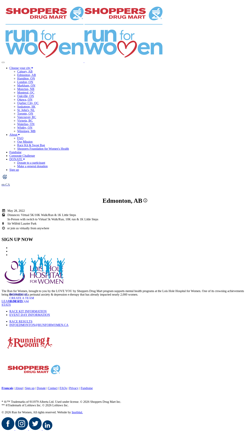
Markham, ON (26, 85)
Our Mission (25, 141)
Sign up (14, 169)
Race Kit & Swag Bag (31, 145)
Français (7, 388)
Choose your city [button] (20, 68)
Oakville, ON (25, 96)
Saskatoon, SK (26, 106)
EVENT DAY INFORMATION (29, 314)
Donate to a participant (31, 162)
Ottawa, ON (24, 99)
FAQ (20, 138)
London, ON (25, 82)
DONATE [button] (16, 159)
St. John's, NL (26, 110)
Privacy (74, 388)
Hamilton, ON (26, 78)
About (13, 134)
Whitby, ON (24, 127)
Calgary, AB (25, 71)
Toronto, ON (25, 113)
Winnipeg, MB (26, 131)
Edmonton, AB (26, 75)
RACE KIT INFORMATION (28, 311)
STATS (6, 304)
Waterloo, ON (26, 124)
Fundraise (15, 152)
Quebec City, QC (28, 103)
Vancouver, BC (26, 117)
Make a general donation (32, 166)
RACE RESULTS (20, 321)
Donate (41, 388)
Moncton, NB (25, 89)
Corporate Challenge (22, 155)
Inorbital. (77, 412)
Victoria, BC (25, 120)
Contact (52, 388)
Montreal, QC (25, 92)
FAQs (63, 388)
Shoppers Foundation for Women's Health (43, 148)
